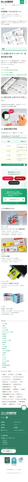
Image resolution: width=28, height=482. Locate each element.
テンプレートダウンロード (19, 430)
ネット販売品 (15, 14)
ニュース (16, 424)
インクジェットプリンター (7, 16)
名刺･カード (4, 17)
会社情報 (3, 424)
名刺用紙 (2, 8)
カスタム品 (9, 14)
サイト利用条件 (18, 469)
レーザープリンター (18, 16)
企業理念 (3, 422)
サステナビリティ (17, 422)
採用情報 (16, 427)
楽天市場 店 (5, 442)
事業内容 (3, 427)
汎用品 (3, 14)
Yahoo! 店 (5, 440)
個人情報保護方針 (10, 469)
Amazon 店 (5, 444)
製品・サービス (4, 430)
